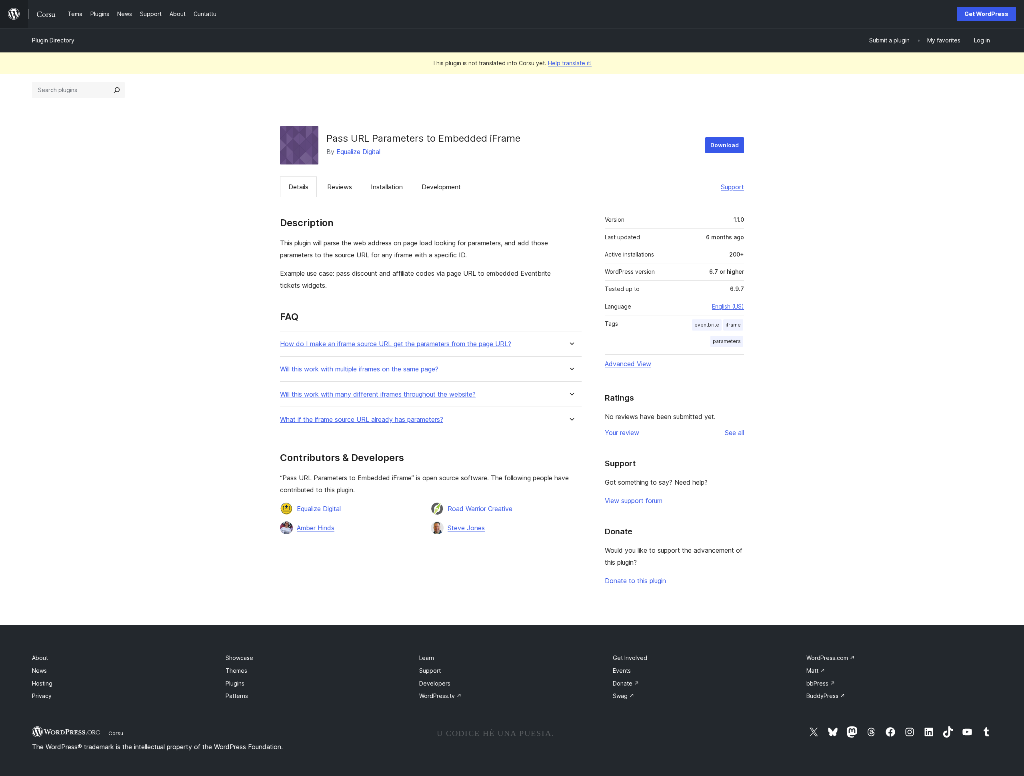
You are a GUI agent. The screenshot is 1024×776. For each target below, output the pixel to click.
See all (734, 433)
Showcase (239, 657)
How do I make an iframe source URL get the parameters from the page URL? (395, 344)
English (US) (728, 306)
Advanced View (628, 364)
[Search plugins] (117, 90)
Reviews (339, 187)
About (40, 657)
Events (622, 670)
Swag (623, 695)
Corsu (115, 733)
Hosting (42, 683)
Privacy (42, 695)
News (39, 670)
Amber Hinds (315, 528)
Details (298, 187)
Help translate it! (570, 63)
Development (441, 187)
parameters (727, 341)
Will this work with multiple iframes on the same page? (359, 369)
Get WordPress (986, 13)
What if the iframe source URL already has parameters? (361, 419)
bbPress (820, 683)
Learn (426, 657)
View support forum (633, 501)
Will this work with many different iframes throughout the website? (378, 394)
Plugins (235, 683)
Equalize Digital (358, 152)
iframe (733, 325)
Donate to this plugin (635, 581)
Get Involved (630, 657)
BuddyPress (825, 695)
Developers (434, 683)
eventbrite (706, 325)
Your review (622, 433)
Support (732, 187)
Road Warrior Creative (480, 509)
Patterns (237, 695)
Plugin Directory (53, 40)
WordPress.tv (440, 695)
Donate (626, 683)
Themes (236, 670)
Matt (815, 670)
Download (724, 145)
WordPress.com (830, 657)
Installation (387, 187)
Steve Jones (466, 528)
